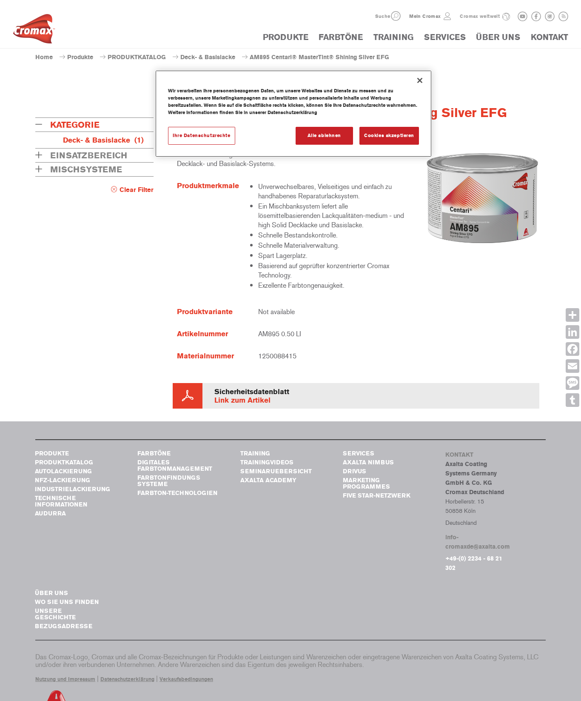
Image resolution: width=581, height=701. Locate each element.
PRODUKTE (285, 37)
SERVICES (445, 37)
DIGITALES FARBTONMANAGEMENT (174, 465)
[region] (293, 113)
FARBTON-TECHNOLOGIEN (177, 493)
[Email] (572, 366)
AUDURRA (50, 513)
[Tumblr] (572, 400)
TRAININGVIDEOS (266, 462)
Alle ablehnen (324, 135)
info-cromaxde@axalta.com (477, 542)
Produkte (80, 57)
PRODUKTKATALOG (137, 57)
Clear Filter (137, 190)
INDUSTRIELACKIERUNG (72, 489)
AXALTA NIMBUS (368, 462)
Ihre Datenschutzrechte (202, 135)
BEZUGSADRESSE (63, 626)
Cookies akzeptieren (389, 135)
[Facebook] (572, 349)
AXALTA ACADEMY (268, 480)
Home (44, 57)
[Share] (572, 314)
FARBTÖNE (341, 37)
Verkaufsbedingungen (186, 679)
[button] (396, 16)
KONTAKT (549, 37)
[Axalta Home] (34, 31)
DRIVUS (354, 471)
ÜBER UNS (498, 37)
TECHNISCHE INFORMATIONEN (61, 501)
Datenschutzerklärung (127, 679)
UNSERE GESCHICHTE (55, 614)
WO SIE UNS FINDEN (67, 602)
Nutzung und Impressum (65, 679)
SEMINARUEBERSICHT (276, 471)
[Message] (572, 383)
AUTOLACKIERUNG (63, 471)
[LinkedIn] (572, 331)
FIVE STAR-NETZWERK (376, 495)
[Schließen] (419, 80)
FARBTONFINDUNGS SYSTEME (168, 481)
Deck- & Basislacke (207, 57)
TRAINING (393, 37)
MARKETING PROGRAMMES (366, 483)
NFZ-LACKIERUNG (62, 480)
